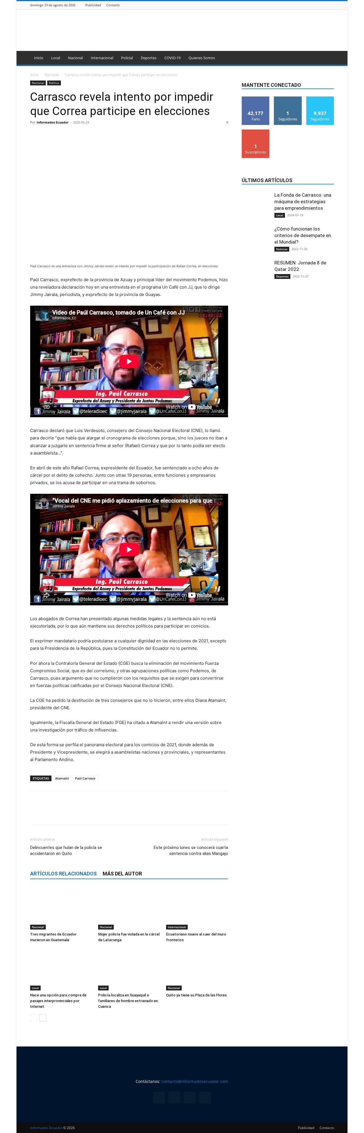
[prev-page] (33, 1017)
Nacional (75, 57)
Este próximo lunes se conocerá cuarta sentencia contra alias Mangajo (191, 850)
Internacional (102, 57)
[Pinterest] (62, 135)
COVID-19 (172, 57)
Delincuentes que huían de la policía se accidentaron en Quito (66, 850)
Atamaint (62, 778)
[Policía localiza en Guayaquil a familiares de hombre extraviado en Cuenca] (129, 969)
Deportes (148, 57)
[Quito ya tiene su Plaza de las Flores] (197, 969)
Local (55, 57)
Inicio (38, 57)
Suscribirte (255, 131)
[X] (323, 5)
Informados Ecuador (53, 122)
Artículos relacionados (63, 874)
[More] (88, 135)
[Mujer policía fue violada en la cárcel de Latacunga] (129, 908)
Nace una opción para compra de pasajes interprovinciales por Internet (58, 1001)
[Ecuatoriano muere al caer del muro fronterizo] (197, 908)
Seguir (287, 98)
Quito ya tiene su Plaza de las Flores (196, 995)
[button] (327, 58)
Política (54, 83)
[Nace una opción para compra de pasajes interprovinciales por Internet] (61, 969)
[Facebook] (309, 5)
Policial (127, 57)
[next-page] (42, 1017)
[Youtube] (331, 5)
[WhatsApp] (75, 135)
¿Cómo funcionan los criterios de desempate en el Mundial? (302, 235)
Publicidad (93, 5)
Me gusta (256, 98)
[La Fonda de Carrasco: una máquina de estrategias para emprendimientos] (256, 219)
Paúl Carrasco (85, 778)
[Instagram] (316, 5)
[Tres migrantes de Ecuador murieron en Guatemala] (61, 908)
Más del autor (122, 874)
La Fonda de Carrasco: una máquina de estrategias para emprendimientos (302, 201)
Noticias (282, 249)
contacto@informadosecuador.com (195, 1081)
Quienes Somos (202, 57)
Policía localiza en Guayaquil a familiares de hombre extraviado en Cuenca (128, 1001)
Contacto (113, 5)
